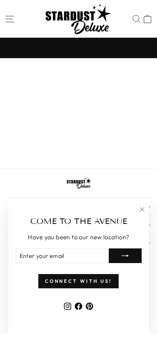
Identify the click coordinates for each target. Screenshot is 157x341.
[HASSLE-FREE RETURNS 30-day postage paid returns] (78, 48)
